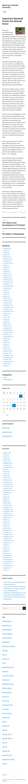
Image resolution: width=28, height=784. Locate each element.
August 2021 (7, 363)
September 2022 (8, 336)
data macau (5, 696)
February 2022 (8, 351)
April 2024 (7, 296)
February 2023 (8, 326)
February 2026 (8, 259)
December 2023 (8, 305)
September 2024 (8, 286)
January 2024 (7, 303)
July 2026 (6, 250)
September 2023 (8, 311)
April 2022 (7, 347)
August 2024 (7, 288)
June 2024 (7, 292)
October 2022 (8, 334)
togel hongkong (7, 629)
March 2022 (7, 349)
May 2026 (7, 252)
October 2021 (7, 359)
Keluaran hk (5, 428)
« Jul (7, 415)
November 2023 (8, 307)
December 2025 (8, 263)
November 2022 (8, 332)
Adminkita (6, 212)
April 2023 (7, 321)
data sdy (4, 763)
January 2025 (7, 277)
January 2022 (7, 353)
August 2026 (7, 248)
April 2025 (7, 271)
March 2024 (7, 298)
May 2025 (6, 269)
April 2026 (7, 254)
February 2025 (8, 275)
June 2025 (7, 267)
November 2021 (8, 357)
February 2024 (8, 301)
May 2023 (6, 319)
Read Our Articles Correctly (10, 6)
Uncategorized (21, 212)
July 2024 (6, 290)
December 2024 (8, 280)
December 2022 (8, 330)
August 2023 (7, 313)
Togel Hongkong (7, 633)
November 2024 (8, 282)
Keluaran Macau (7, 638)
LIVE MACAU (6, 642)
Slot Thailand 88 (7, 436)
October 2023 (8, 309)
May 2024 (6, 294)
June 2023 (7, 317)
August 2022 (7, 338)
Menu (4, 11)
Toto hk (4, 775)
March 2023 (7, 324)
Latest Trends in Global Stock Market (15, 586)
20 (14, 405)
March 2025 (7, 273)
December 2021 (8, 355)
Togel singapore (7, 621)
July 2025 (6, 265)
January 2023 (7, 328)
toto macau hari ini (7, 675)
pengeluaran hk (6, 625)
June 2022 (7, 342)
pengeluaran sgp (7, 432)
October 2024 (8, 284)
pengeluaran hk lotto (8, 759)
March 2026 (7, 257)
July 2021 (6, 365)
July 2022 (6, 340)
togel (5, 377)
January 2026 (8, 261)
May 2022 (6, 344)
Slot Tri (4, 654)
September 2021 (8, 361)
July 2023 (6, 315)
